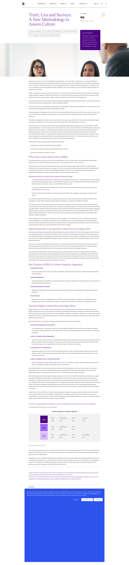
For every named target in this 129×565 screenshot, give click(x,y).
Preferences (76, 499)
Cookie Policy (94, 493)
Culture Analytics (34, 35)
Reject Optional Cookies (87, 499)
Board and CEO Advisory (70, 31)
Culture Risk (48, 31)
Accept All (98, 499)
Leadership (57, 31)
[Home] (25, 4)
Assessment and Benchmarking (50, 35)
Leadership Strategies (35, 31)
